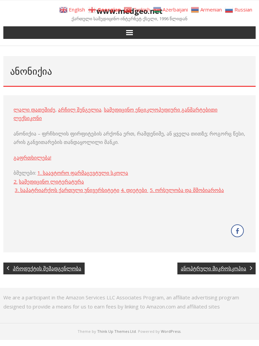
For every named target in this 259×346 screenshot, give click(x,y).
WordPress (170, 331)
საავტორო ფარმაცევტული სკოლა (85, 172)
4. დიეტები (134, 190)
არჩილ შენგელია (80, 109)
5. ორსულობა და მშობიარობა (187, 190)
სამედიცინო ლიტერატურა (51, 181)
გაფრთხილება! (32, 157)
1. (40, 172)
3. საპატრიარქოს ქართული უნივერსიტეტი (67, 190)
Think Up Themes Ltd (116, 331)
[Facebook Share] (237, 230)
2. (15, 181)
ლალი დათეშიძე (34, 109)
